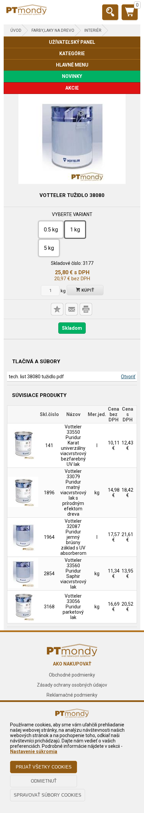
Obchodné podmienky (72, 675)
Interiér (92, 30)
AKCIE (72, 88)
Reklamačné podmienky (72, 695)
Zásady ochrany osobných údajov (72, 685)
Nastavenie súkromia (33, 751)
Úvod (15, 30)
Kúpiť (87, 290)
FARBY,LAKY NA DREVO (52, 30)
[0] (129, 14)
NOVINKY (72, 76)
